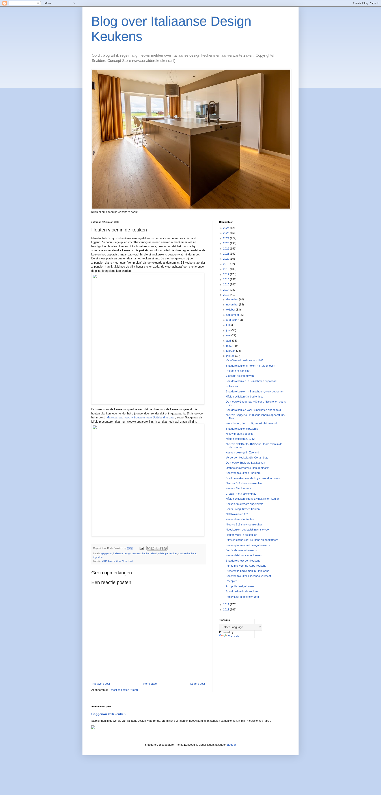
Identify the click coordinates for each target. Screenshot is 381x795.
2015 (226, 284)
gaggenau (106, 553)
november (232, 304)
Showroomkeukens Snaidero (243, 473)
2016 (226, 279)
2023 (226, 243)
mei (228, 335)
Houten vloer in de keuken (241, 534)
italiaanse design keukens (127, 553)
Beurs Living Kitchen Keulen (243, 509)
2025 (226, 233)
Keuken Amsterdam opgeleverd (244, 504)
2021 (226, 253)
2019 (226, 264)
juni (228, 330)
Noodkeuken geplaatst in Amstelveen (248, 529)
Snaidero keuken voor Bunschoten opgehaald (253, 410)
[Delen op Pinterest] (165, 548)
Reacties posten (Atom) (124, 689)
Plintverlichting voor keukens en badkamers (252, 540)
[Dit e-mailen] (148, 548)
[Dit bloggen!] (153, 548)
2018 (226, 269)
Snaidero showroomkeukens (243, 560)
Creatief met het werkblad (241, 493)
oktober (231, 309)
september (233, 314)
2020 (226, 258)
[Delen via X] (157, 548)
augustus (232, 320)
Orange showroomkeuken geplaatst (247, 468)
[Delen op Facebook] (161, 548)
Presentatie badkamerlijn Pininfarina (247, 571)
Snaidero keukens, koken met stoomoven (250, 365)
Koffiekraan (232, 386)
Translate (233, 636)
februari (231, 350)
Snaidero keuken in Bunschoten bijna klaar (251, 381)
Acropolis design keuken (240, 586)
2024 (226, 238)
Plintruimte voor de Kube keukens (246, 565)
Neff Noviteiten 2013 (238, 514)
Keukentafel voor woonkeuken (244, 555)
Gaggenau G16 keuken (108, 714)
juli (228, 325)
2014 (226, 289)
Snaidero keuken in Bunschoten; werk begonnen (255, 391)
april (229, 340)
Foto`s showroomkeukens (241, 550)
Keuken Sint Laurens (238, 488)
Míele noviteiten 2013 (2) (241, 438)
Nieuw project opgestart (240, 433)
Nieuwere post (101, 683)
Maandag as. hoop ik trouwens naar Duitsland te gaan (140, 417)
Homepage (150, 683)
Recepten (231, 581)
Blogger (231, 744)
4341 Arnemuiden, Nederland (117, 561)
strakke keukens (187, 553)
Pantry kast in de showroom (242, 596)
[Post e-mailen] (141, 548)
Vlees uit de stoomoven (240, 375)
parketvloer (171, 553)
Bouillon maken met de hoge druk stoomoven (253, 478)
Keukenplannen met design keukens (248, 545)
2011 (226, 609)
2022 (226, 248)
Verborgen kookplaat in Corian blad (247, 457)
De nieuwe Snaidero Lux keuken (245, 462)
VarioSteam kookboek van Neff (244, 360)
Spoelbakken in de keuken (242, 591)
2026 (226, 227)
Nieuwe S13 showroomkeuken (244, 524)
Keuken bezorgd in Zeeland (242, 452)
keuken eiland (149, 553)
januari (230, 356)
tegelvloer (98, 557)
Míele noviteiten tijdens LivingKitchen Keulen (253, 498)
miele (161, 553)
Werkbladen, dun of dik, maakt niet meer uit (251, 423)
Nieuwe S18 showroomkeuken (244, 483)
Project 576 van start (238, 370)
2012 (226, 604)
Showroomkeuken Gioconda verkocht (248, 576)
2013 (226, 294)
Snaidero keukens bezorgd (242, 428)
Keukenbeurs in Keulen (240, 519)
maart (230, 345)
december (232, 299)
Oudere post (197, 683)
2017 (226, 274)
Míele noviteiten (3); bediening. (244, 396)
